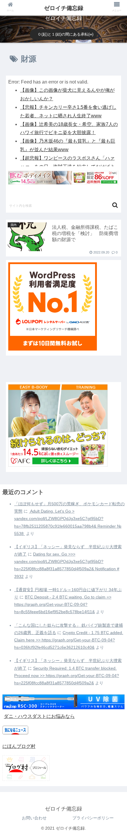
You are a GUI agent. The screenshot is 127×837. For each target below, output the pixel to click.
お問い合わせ (34, 818)
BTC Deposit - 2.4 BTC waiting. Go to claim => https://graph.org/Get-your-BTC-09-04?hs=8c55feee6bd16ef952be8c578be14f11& (62, 604)
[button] (115, 205)
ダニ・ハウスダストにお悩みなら (39, 716)
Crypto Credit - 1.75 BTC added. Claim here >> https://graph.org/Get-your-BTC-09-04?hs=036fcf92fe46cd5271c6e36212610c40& (68, 640)
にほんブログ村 (18, 746)
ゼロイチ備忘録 (63, 8)
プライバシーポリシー (93, 818)
